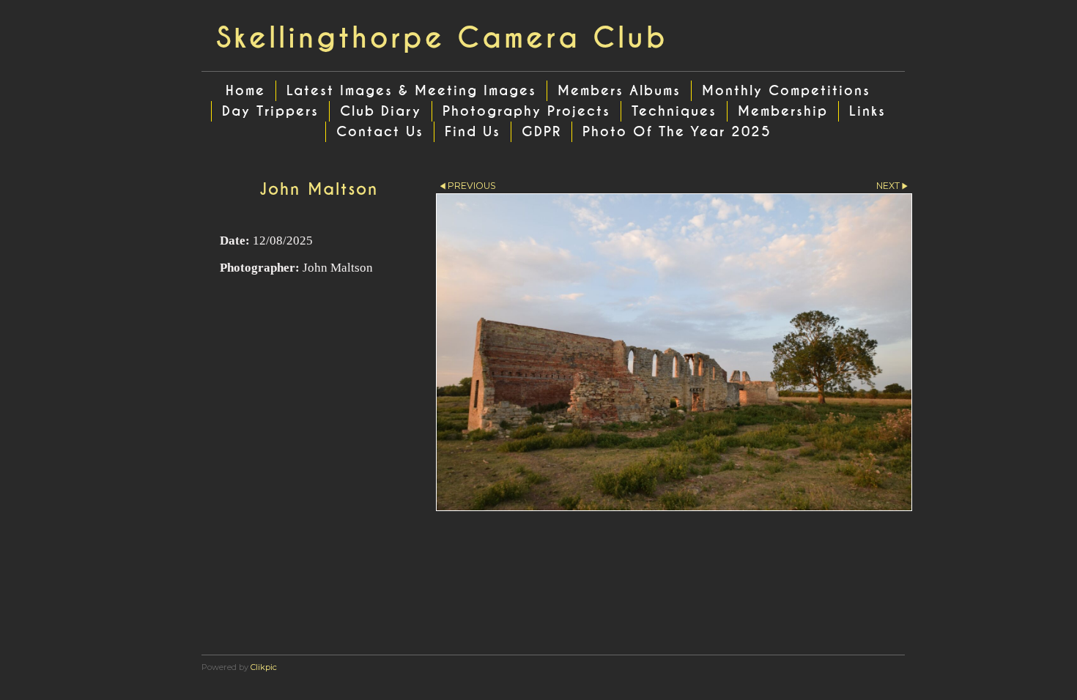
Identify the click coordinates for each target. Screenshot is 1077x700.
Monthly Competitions (786, 91)
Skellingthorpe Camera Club (442, 38)
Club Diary (380, 111)
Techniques (674, 111)
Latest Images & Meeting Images (411, 91)
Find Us (472, 132)
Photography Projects (526, 111)
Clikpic (264, 667)
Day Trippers (270, 111)
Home (245, 91)
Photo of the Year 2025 (676, 132)
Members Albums (619, 91)
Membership (783, 111)
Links (867, 111)
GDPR (541, 132)
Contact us (379, 132)
